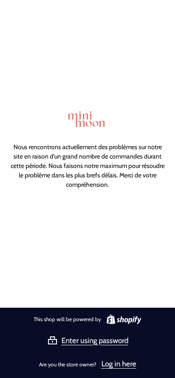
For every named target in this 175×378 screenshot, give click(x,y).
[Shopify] (122, 319)
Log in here (118, 363)
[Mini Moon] (87, 119)
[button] (87, 340)
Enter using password (94, 340)
